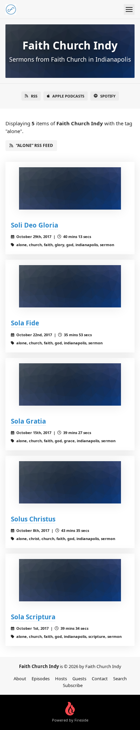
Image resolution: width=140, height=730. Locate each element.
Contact (100, 678)
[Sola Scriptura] (70, 580)
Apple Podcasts (68, 96)
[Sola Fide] (70, 286)
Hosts (61, 678)
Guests (79, 678)
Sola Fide (25, 323)
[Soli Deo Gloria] (70, 188)
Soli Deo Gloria (34, 225)
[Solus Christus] (70, 482)
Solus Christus (33, 519)
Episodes (41, 678)
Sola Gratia (28, 421)
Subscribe (73, 685)
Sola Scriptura (33, 617)
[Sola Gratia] (70, 384)
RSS (34, 96)
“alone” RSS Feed (34, 145)
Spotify (108, 96)
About (20, 678)
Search (120, 678)
